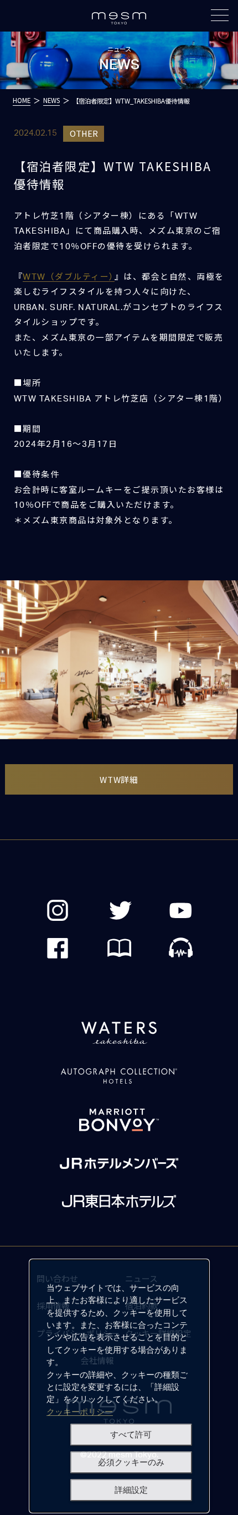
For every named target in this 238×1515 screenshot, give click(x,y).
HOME (21, 100)
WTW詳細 (119, 779)
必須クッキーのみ (131, 1462)
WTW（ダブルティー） (68, 277)
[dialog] (119, 1386)
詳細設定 (131, 1490)
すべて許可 (131, 1435)
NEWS (51, 100)
